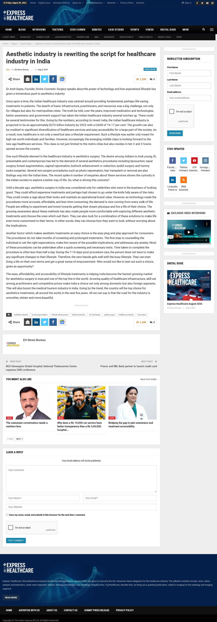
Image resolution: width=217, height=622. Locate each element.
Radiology (25, 37)
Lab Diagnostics (63, 37)
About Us (76, 3)
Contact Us (70, 610)
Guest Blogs (150, 69)
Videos (150, 29)
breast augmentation (40, 315)
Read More (11, 597)
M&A (96, 37)
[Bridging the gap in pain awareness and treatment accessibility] (132, 403)
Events (135, 29)
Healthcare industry (126, 315)
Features (57, 29)
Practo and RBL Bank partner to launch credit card (129, 366)
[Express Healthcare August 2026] (189, 285)
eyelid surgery (109, 315)
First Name (172, 67)
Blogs (22, 29)
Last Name (172, 79)
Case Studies (116, 29)
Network (111, 3)
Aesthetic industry (21, 315)
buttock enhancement (60, 315)
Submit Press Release (96, 610)
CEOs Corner (77, 29)
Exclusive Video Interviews (187, 213)
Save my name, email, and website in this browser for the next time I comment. (47, 515)
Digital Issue (44, 3)
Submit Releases (94, 3)
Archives (140, 3)
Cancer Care (83, 37)
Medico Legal (164, 37)
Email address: (174, 92)
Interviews (39, 29)
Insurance (109, 37)
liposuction (142, 315)
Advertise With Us (61, 3)
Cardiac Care (43, 37)
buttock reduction (78, 315)
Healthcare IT (127, 37)
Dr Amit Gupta (94, 315)
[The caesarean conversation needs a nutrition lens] (30, 403)
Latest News (9, 37)
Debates (97, 29)
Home (33, 3)
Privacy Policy (126, 3)
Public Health (146, 37)
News (9, 418)
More (179, 37)
